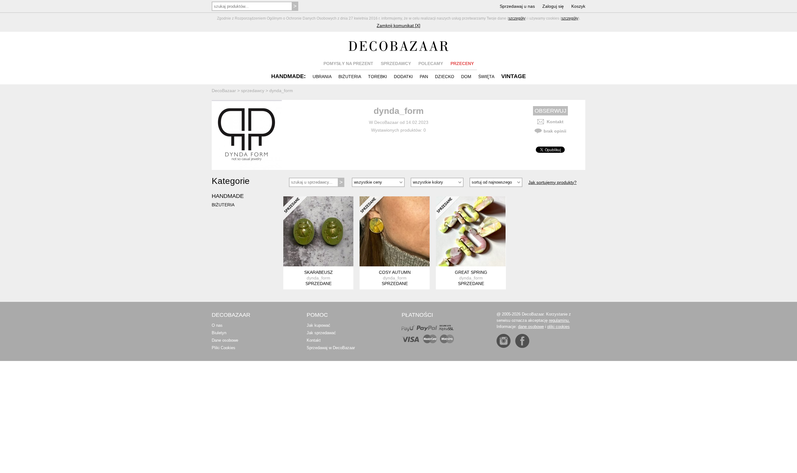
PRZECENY (462, 63)
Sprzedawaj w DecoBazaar (331, 347)
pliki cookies (558, 326)
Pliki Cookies (223, 347)
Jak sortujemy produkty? (552, 182)
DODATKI (403, 76)
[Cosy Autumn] (395, 231)
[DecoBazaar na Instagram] (504, 341)
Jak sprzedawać (321, 332)
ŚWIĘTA (486, 76)
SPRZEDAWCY (396, 63)
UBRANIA (322, 76)
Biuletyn (219, 332)
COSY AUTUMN (395, 272)
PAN (424, 76)
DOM (466, 76)
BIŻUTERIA (349, 76)
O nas (217, 325)
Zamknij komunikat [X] (398, 25)
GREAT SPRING (471, 272)
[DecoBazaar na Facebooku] (522, 341)
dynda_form (318, 277)
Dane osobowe (225, 340)
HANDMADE (228, 196)
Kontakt (555, 121)
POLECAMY (430, 63)
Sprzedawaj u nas (517, 6)
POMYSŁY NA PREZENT (348, 63)
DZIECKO (444, 76)
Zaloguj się (553, 6)
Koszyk (578, 6)
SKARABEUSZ (318, 272)
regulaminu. (559, 320)
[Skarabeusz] (318, 231)
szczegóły (516, 18)
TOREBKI (377, 76)
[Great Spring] (471, 231)
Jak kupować (318, 325)
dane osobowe (531, 326)
